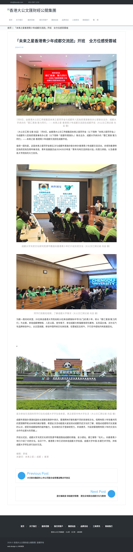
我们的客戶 (58, 526)
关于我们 (33, 526)
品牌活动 (84, 526)
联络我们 (108, 526)
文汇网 (73, 532)
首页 (9, 28)
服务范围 (45, 526)
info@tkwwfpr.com (16, 2)
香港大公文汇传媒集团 (57, 532)
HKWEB (21, 546)
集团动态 (71, 526)
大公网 (68, 532)
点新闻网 (79, 532)
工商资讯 (96, 526)
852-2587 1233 (33, 2)
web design (11, 546)
